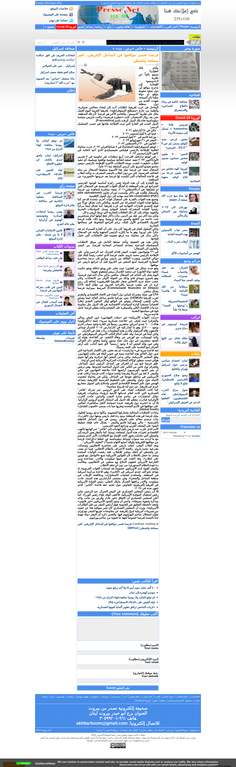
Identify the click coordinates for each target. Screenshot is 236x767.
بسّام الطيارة (182, 696)
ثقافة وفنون (123, 26)
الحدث (157, 696)
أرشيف (105, 3)
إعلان (71, 90)
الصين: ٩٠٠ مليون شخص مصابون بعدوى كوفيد (174, 158)
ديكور (155, 700)
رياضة (98, 26)
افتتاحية (194, 95)
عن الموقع (195, 3)
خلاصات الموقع (59, 8)
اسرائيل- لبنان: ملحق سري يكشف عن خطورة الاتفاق (49, 159)
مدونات (50, 31)
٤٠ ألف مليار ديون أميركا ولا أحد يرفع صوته (130, 587)
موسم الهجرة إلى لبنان (142, 592)
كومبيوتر (60, 696)
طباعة (81, 65)
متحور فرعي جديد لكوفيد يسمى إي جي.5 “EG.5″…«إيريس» (174, 143)
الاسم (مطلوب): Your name (149, 647)
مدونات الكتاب (64, 246)
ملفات (196, 36)
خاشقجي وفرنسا (52, 270)
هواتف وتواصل (82, 696)
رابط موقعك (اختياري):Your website (145, 675)
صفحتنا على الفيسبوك (55, 14)
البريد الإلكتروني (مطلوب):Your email (143, 661)
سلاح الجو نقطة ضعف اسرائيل (57, 72)
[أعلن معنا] (180, 23)
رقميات (70, 696)
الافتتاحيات (156, 26)
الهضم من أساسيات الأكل (185, 253)
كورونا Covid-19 (66, 26)
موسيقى (104, 696)
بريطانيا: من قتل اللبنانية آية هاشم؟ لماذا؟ (174, 290)
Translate (196, 436)
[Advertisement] (118, 554)
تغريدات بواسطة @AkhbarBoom (55, 339)
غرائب (195, 317)
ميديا (53, 696)
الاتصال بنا (162, 3)
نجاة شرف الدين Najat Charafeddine (47, 252)
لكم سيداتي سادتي (176, 700)
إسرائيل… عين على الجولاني (58, 65)
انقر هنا (90, 740)
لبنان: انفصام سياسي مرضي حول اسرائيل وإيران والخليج (174, 364)
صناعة (89, 26)
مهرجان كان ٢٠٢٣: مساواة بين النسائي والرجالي (174, 211)
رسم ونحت (116, 696)
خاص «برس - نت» (129, 48)
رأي (109, 26)
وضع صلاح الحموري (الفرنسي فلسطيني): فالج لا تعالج (174, 379)
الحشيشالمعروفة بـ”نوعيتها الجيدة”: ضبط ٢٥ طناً (174, 305)
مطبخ (162, 700)
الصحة (195, 223)
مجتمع (51, 26)
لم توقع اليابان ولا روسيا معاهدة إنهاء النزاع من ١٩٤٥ (125, 597)
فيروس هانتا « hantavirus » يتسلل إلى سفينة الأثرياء (174, 128)
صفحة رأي (67, 186)
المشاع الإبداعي (104, 735)
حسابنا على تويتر (58, 20)
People (184, 26)
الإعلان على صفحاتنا (133, 3)
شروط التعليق (183, 3)
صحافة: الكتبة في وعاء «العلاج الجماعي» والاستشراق (174, 105)
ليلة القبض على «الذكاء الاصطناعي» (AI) (131, 602)
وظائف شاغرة (150, 3)
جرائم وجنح (192, 261)
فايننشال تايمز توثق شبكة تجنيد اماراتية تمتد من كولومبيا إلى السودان (145, 42)
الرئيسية (195, 26)
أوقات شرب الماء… (176, 241)
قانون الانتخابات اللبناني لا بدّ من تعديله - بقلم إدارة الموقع (49, 234)
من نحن (171, 3)
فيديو (81, 26)
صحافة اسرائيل (63, 48)
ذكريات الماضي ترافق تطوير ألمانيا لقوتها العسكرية (126, 607)
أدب (125, 696)
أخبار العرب (171, 26)
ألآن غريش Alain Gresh (48, 266)
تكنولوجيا (140, 26)
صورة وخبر (192, 48)
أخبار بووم (118, 14)
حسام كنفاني (168, 696)
